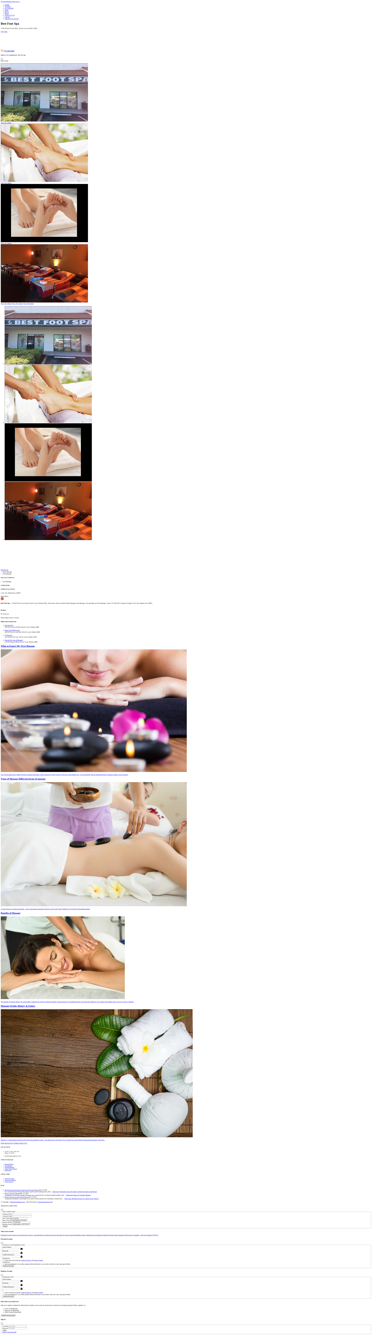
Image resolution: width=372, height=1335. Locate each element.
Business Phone (7, 1222)
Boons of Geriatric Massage (12, 1193)
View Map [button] (4, 31)
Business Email (7, 1224)
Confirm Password (8, 1254)
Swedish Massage (9, 1167)
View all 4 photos (6, 304)
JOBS (6, 10)
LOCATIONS (9, 8)
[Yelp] (2, 599)
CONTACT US (10, 15)
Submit (5, 1226)
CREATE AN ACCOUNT (8, 1315)
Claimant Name (7, 1214)
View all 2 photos (6, 183)
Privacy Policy (38, 1260)
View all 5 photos (17, 304)
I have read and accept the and (23, 1260)
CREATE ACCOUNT (12, 19)
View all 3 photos (6, 243)
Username (5, 1326)
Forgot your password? (9, 1332)
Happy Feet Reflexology (12, 630)
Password (5, 1251)
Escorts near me (9, 1181)
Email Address (6, 1247)
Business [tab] (122, 1235)
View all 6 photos (28, 304)
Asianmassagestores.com (17, 1202)
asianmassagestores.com (45, 1202)
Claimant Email (7, 1216)
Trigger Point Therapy (11, 1169)
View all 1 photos (6, 123)
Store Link (5, 1220)
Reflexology (8, 1170)
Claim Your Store (9, 1178)
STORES (8, 6)
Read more (75, 1192)
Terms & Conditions (10, 1180)
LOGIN (7, 17)
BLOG (7, 12)
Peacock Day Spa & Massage (14, 640)
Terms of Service (26, 1260)
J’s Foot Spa (8, 635)
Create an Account (8, 1266)
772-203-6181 (8, 51)
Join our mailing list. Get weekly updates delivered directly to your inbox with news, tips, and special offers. (37, 1264)
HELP (7, 13)
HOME (7, 5)
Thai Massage (8, 1166)
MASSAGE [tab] (4, 570)
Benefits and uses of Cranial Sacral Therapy (17, 1197)
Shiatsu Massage (9, 1164)
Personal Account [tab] (43, 1235)
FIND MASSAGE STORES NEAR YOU (14, 1143)
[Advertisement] (59, 555)
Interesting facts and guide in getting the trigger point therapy (21, 1190)
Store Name (6, 1218)
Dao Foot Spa (9, 625)
